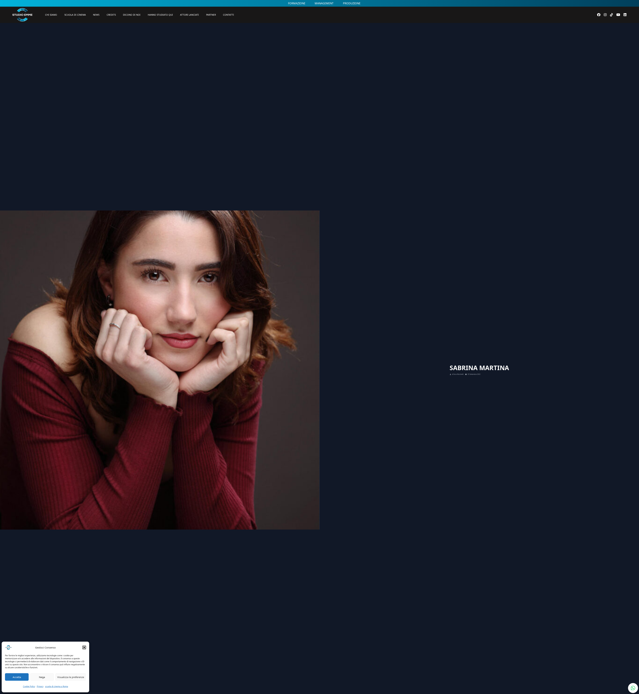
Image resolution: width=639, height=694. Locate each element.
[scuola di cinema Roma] (22, 26)
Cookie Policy (29, 686)
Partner (211, 14)
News (96, 14)
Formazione (296, 3)
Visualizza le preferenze (70, 677)
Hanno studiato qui (160, 14)
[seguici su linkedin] (625, 14)
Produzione (351, 3)
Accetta (17, 677)
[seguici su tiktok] (611, 14)
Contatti (228, 14)
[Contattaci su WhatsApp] (633, 688)
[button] (84, 647)
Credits (111, 14)
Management (324, 3)
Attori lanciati (189, 14)
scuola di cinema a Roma (56, 686)
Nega (42, 677)
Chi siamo (51, 14)
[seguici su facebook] (598, 14)
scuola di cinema (75, 14)
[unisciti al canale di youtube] (618, 14)
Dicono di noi (131, 14)
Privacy (40, 686)
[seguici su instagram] (605, 14)
